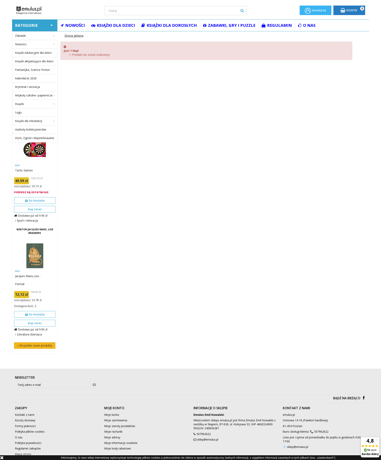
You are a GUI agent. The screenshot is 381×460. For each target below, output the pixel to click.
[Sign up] (94, 384)
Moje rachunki (113, 431)
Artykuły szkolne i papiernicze (34, 95)
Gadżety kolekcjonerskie (30, 129)
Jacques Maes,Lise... (28, 276)
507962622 (203, 434)
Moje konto (111, 415)
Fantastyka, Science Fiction (32, 70)
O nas (18, 437)
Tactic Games (24, 170)
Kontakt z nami (24, 415)
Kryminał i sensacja (27, 87)
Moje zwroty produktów (119, 426)
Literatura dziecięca (29, 334)
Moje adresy (112, 437)
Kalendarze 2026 (26, 78)
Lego (18, 112)
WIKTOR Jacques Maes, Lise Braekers (34, 231)
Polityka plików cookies (30, 431)
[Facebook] (363, 398)
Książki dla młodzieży (28, 121)
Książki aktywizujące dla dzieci (34, 61)
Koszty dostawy (25, 420)
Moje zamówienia (115, 420)
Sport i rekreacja (27, 220)
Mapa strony (23, 454)
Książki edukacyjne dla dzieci (33, 53)
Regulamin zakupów (28, 448)
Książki (19, 104)
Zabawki (20, 35)
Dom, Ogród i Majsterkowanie (34, 138)
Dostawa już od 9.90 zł (32, 215)
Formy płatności (25, 426)
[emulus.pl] (56, 10)
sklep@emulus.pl (207, 439)
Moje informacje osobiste (121, 443)
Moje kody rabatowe (117, 448)
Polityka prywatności (28, 443)
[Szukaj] (242, 10)
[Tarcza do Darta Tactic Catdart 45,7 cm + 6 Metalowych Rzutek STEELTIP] (34, 150)
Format (20, 284)
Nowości (20, 44)
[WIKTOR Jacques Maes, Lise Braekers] (34, 255)
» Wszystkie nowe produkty (34, 345)
